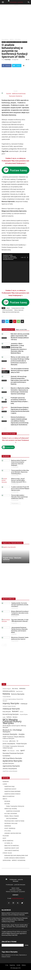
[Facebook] (8, 903)
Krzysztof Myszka (24, 714)
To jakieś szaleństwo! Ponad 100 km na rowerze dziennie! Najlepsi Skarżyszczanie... (20, 488)
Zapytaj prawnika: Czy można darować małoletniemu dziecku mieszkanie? (19, 604)
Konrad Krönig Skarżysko (11, 714)
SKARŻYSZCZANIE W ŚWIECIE (12, 794)
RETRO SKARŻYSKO (8, 840)
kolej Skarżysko (7, 711)
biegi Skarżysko (19, 691)
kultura (9, 717)
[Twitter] (22, 903)
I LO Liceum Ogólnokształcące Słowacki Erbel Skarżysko (13, 700)
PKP (17, 741)
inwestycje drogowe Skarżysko (9, 706)
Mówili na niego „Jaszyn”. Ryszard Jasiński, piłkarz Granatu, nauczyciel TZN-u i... (19, 480)
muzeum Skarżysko (10, 734)
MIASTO (12, 39)
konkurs (21, 711)
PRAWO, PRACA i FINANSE (11, 816)
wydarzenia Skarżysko (12, 761)
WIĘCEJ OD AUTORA (21, 329)
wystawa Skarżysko (8, 763)
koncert (15, 711)
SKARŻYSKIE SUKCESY (10, 789)
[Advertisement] (15, 21)
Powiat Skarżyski (21, 743)
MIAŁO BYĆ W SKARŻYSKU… (12, 845)
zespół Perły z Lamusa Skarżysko (10, 771)
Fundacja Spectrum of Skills (18, 308)
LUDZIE (5, 784)
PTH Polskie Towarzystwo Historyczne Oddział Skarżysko (13, 747)
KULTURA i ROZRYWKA (10, 813)
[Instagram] (13, 903)
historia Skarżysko (17, 694)
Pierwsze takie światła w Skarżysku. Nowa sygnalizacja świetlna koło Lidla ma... (19, 497)
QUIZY (4, 838)
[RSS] (17, 903)
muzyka (21, 734)
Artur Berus (15, 688)
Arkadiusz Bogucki (7, 688)
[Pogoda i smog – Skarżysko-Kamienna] (15, 554)
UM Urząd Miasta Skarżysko (12, 758)
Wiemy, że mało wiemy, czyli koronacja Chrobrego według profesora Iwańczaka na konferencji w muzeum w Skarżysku (20, 360)
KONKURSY (6, 781)
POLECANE (6, 835)
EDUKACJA (7, 801)
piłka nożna (12, 741)
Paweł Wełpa (8, 59)
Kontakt (18, 965)
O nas (6, 965)
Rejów (4, 750)
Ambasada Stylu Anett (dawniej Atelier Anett (16, 855)
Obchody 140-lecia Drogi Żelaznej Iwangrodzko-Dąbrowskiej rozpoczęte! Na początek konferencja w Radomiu (20, 380)
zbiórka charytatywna (10, 768)
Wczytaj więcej (15, 503)
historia (6, 694)
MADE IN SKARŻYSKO (8, 796)
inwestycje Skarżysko (11, 709)
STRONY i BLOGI (7, 853)
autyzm (8, 308)
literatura (15, 717)
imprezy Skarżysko (11, 703)
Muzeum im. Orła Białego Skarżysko (12, 730)
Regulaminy (12, 965)
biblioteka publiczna (9, 691)
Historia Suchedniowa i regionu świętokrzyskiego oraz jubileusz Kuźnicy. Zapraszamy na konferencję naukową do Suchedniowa (19, 420)
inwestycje (23, 703)
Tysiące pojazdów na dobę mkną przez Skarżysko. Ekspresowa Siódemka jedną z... (20, 472)
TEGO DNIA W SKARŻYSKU (11, 850)
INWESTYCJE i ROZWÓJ (10, 808)
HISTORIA (4, 337)
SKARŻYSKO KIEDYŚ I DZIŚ (11, 848)
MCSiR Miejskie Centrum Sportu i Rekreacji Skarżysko (14, 726)
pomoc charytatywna (9, 743)
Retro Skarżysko (11, 750)
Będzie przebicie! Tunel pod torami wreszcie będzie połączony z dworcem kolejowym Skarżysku (15, 913)
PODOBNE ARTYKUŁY (8, 329)
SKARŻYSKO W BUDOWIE (13, 811)
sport (22, 750)
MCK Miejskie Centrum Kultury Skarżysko (12, 721)
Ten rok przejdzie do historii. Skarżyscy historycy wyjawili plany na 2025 (20, 370)
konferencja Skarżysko (7, 310)
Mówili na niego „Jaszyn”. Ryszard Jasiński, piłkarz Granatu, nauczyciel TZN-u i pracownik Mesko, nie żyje (15, 926)
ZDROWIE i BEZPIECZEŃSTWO (6, 347)
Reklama (24, 965)
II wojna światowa (6, 696)
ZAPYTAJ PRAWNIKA (11, 818)
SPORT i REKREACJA (9, 828)
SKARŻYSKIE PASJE (9, 786)
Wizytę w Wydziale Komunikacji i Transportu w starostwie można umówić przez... (20, 613)
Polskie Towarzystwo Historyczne (5, 371)
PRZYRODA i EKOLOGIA (10, 823)
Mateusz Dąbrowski (18, 310)
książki (4, 717)
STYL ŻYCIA (17, 39)
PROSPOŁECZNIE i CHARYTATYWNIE (14, 42)
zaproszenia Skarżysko (11, 766)
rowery (17, 750)
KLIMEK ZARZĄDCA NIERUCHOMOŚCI (14, 858)
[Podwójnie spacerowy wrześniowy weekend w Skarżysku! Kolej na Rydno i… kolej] (6, 399)
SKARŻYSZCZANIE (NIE (10, 791)
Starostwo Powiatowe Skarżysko (13, 753)
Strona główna (5, 39)
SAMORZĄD (7, 826)
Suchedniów (6, 756)
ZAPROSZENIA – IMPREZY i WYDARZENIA (14, 860)
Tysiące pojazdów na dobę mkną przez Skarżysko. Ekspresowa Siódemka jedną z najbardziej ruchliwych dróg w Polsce (15, 919)
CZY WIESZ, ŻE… (8, 843)
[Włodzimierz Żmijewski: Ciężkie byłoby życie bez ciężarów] (6, 639)
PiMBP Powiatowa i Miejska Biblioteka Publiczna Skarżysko (14, 737)
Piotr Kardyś (5, 741)
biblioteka (22, 688)
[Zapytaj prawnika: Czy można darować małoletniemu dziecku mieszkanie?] (6, 605)
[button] (28, 2)
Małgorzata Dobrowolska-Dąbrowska (10, 312)
